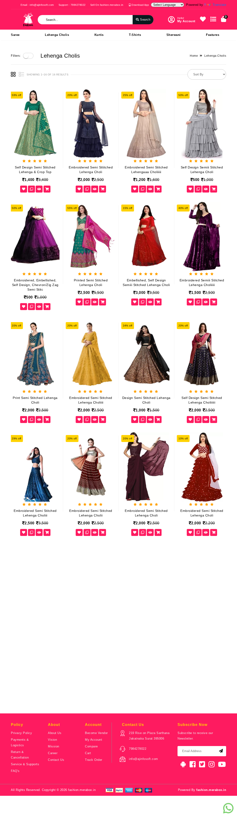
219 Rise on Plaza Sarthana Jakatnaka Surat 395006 (149, 735)
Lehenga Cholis (57, 35)
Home (194, 55)
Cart (88, 753)
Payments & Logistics (20, 742)
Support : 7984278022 (72, 4)
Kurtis (99, 35)
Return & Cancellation (20, 754)
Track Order (93, 760)
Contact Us (56, 760)
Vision (52, 739)
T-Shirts (135, 35)
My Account (93, 739)
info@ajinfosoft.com (143, 759)
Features (212, 35)
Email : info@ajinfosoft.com (37, 4)
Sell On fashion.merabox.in (106, 4)
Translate (219, 4)
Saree (15, 35)
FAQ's (15, 771)
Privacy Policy (21, 733)
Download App (140, 4)
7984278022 (137, 748)
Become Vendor (96, 733)
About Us (54, 733)
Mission (53, 746)
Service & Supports (25, 764)
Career (52, 753)
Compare (91, 746)
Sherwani (173, 35)
